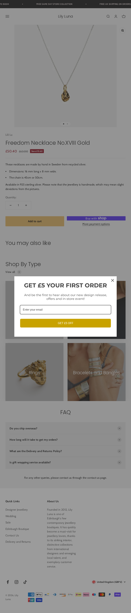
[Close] (112, 280)
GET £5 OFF (65, 323)
